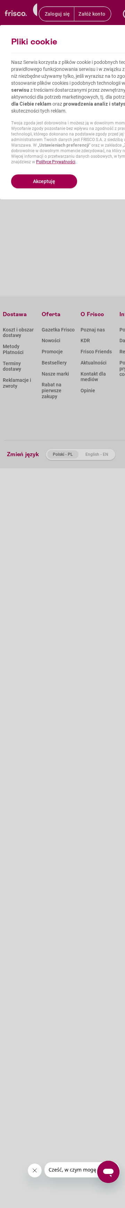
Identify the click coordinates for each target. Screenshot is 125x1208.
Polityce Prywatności (55, 161)
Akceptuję (44, 181)
